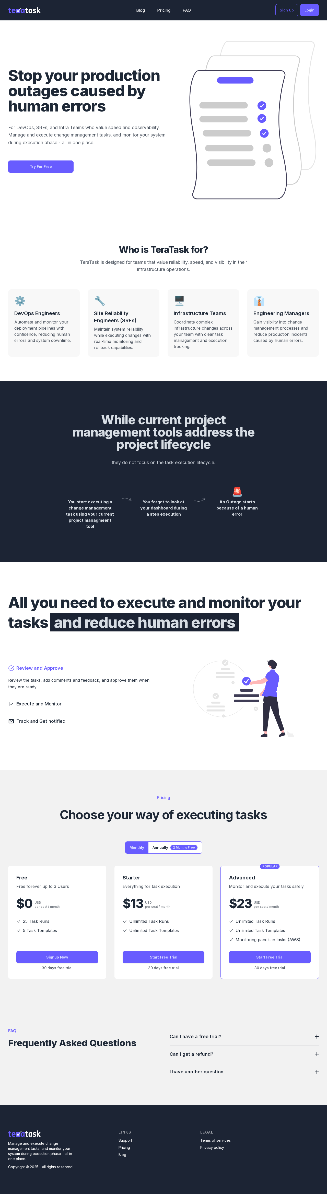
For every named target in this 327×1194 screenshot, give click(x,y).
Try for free (41, 166)
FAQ (187, 10)
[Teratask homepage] (24, 10)
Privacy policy (212, 1147)
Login (309, 10)
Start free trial (163, 957)
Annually (174, 847)
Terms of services (215, 1140)
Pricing (163, 10)
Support (125, 1140)
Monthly (137, 847)
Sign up (287, 10)
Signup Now (57, 957)
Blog (140, 10)
